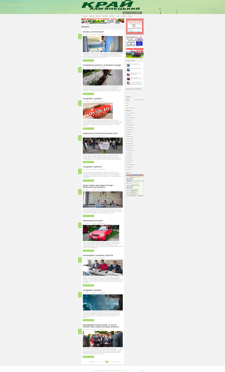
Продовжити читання (88, 60)
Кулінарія (129, 138)
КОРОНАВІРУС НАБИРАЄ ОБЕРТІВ (98, 255)
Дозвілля (129, 122)
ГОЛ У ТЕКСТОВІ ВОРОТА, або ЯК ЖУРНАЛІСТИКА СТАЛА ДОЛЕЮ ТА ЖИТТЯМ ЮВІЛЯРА (136, 83)
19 (114, 361)
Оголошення (129, 150)
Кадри (128, 134)
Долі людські (129, 124)
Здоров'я (129, 129)
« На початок (92, 361)
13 (98, 361)
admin (87, 34)
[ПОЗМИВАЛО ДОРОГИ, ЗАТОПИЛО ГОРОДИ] (103, 77)
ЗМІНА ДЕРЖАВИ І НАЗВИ (135, 64)
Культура (98, 16)
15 (104, 361)
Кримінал (112, 16)
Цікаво (128, 169)
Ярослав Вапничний (123, 370)
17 (109, 361)
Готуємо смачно (130, 117)
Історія (128, 131)
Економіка (105, 16)
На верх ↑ (142, 370)
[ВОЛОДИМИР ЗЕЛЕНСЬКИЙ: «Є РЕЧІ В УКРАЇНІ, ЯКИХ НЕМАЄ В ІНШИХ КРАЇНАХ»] (103, 339)
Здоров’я (91, 16)
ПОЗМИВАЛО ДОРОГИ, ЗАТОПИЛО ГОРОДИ (102, 65)
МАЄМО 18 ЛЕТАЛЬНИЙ (93, 32)
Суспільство (129, 164)
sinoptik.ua (132, 107)
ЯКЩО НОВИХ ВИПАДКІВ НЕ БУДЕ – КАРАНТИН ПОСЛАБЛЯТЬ (98, 186)
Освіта (128, 152)
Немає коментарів (101, 34)
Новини (85, 16)
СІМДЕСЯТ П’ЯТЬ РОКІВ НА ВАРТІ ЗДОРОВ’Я (135, 74)
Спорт (128, 162)
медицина (129, 143)
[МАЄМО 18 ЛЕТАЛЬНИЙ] (103, 44)
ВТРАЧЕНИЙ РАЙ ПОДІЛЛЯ (135, 68)
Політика (123, 16)
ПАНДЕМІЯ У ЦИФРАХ (92, 99)
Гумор (117, 16)
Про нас (131, 12)
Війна (128, 115)
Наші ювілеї (129, 145)
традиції (129, 167)
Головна (125, 12)
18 (112, 361)
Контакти (137, 12)
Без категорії (129, 113)
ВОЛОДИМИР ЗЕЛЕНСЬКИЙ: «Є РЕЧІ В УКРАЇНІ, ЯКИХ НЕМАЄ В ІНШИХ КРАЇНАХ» (101, 326)
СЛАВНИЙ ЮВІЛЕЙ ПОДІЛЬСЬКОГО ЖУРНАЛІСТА (136, 78)
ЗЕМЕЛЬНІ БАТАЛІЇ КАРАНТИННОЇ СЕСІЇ (100, 133)
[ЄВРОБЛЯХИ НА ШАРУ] (101, 233)
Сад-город (129, 159)
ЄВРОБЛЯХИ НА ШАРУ (93, 221)
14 (101, 361)
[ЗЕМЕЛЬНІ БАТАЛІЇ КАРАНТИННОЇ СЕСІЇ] (103, 146)
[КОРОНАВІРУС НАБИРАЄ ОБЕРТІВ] (103, 268)
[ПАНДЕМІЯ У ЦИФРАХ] (98, 111)
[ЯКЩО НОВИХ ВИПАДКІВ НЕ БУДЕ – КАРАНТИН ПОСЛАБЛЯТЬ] (103, 199)
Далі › (118, 361)
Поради (130, 16)
